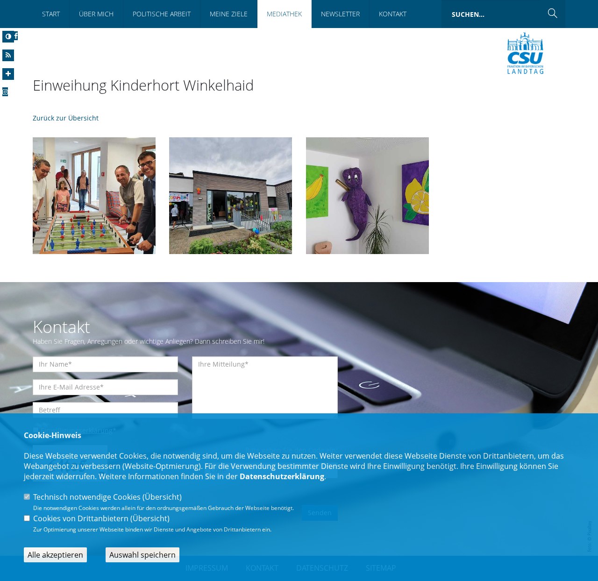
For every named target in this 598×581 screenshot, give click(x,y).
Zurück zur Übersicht (66, 117)
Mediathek (284, 13)
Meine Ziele (229, 13)
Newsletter (340, 13)
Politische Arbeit (162, 13)
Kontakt (392, 13)
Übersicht (162, 497)
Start (51, 13)
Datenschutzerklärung (282, 476)
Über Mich (96, 13)
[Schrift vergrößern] (8, 74)
